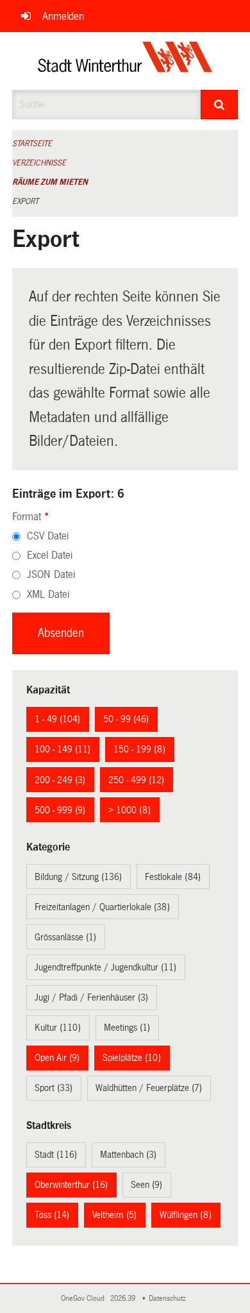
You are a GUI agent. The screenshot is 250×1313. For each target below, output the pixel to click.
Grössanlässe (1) (65, 937)
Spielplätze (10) (132, 1058)
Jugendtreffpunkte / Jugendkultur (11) (105, 967)
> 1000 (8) (129, 810)
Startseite (32, 143)
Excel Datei (49, 555)
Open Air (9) (57, 1058)
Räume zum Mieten (50, 182)
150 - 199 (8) (139, 749)
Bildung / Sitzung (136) (78, 877)
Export (25, 201)
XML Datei (48, 594)
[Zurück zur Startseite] (125, 61)
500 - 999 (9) (60, 810)
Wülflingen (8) (186, 1215)
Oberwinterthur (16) (71, 1185)
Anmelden (63, 16)
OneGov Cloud (84, 1298)
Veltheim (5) (114, 1215)
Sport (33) (53, 1088)
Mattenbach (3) (128, 1154)
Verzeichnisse (39, 162)
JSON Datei (51, 574)
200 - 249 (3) (60, 780)
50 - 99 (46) (126, 719)
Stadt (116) (56, 1154)
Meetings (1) (127, 1027)
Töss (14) (52, 1215)
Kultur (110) (58, 1027)
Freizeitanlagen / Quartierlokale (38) (102, 907)
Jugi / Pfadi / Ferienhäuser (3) (91, 997)
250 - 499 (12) (136, 780)
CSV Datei (48, 535)
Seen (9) (146, 1185)
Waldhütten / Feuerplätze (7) (149, 1088)
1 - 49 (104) (57, 719)
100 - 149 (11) (62, 749)
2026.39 (123, 1298)
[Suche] (219, 104)
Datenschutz (169, 1298)
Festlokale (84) (173, 877)
